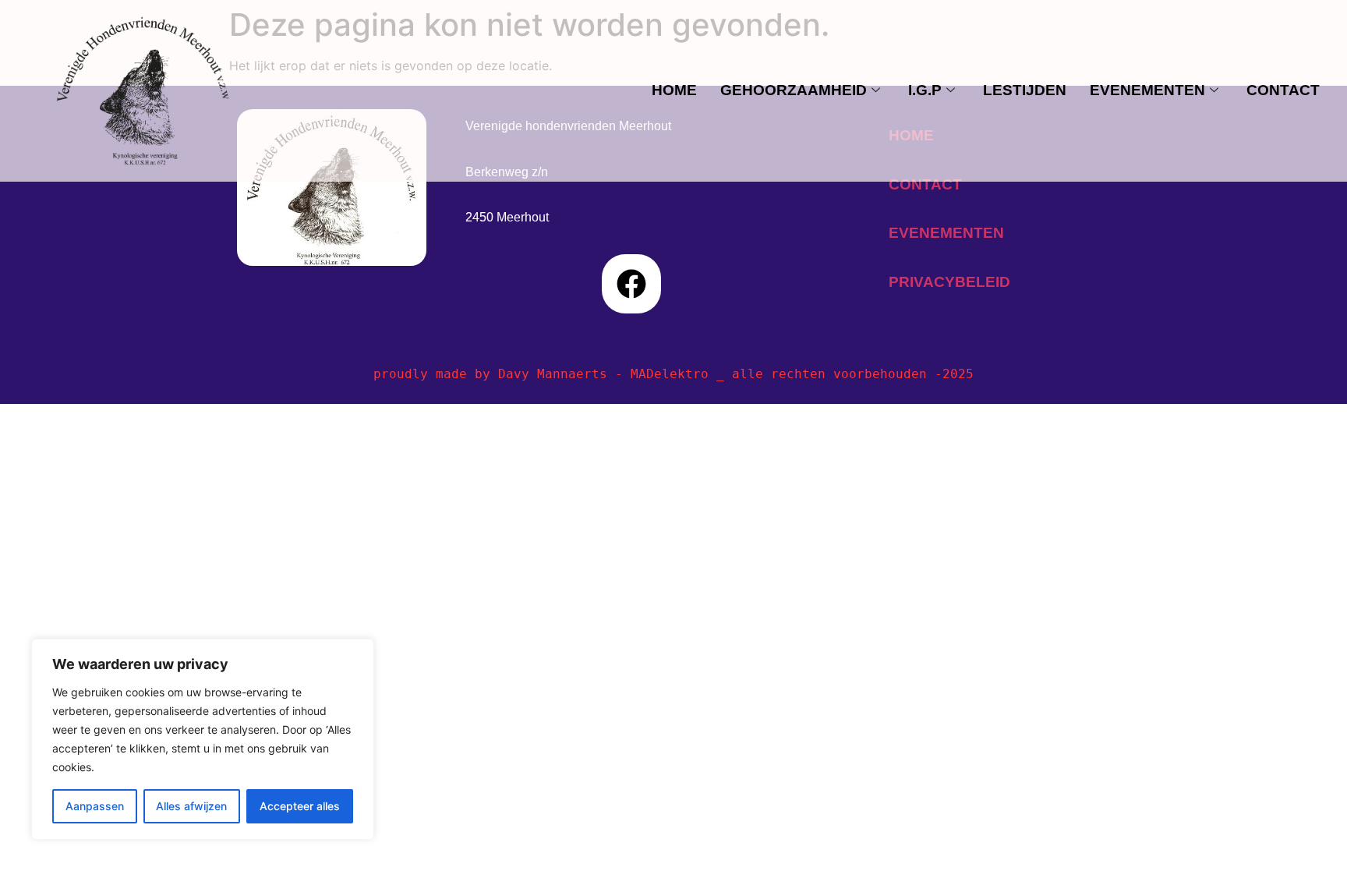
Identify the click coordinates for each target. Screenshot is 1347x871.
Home (674, 90)
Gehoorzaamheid (793, 90)
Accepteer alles (300, 806)
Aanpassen (94, 806)
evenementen (1147, 90)
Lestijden (1024, 90)
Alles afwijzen (191, 806)
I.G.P (925, 90)
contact (1283, 90)
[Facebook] (631, 283)
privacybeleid (949, 282)
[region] (202, 739)
